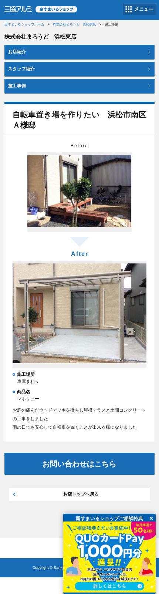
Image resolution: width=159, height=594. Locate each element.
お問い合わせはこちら (79, 464)
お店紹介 (17, 51)
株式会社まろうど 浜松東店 (74, 24)
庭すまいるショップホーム (24, 24)
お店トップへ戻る (81, 494)
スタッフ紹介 (21, 68)
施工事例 (17, 85)
